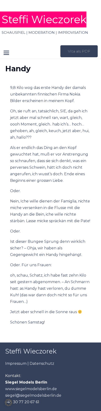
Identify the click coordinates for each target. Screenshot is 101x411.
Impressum (16, 363)
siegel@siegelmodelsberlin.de (33, 395)
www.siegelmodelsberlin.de (31, 389)
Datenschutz (42, 363)
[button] (6, 53)
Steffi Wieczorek (31, 351)
